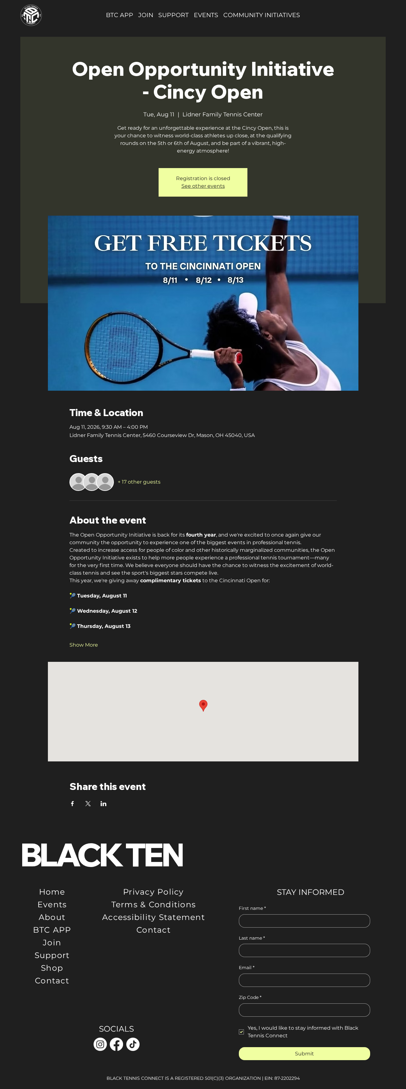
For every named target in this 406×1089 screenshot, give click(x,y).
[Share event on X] (88, 803)
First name (252, 908)
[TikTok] (133, 1044)
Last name (252, 938)
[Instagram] (100, 1044)
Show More (83, 645)
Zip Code (250, 997)
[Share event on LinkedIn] (104, 803)
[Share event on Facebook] (72, 803)
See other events (203, 186)
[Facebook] (116, 1044)
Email (246, 967)
